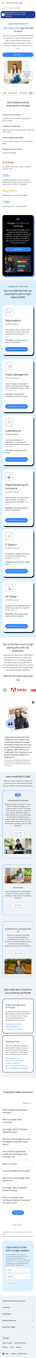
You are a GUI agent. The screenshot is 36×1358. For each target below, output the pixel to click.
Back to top (17, 1225)
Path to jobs (13, 93)
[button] (33, 702)
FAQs (31, 93)
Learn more (17, 55)
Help (6, 1354)
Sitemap (18, 1347)
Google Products (20, 1343)
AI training (23, 93)
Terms (12, 1347)
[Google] (5, 1338)
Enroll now (32, 15)
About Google (7, 1343)
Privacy (4, 1347)
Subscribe (11, 1283)
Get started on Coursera (16, 349)
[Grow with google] (14, 3)
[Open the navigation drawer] (3, 3)
